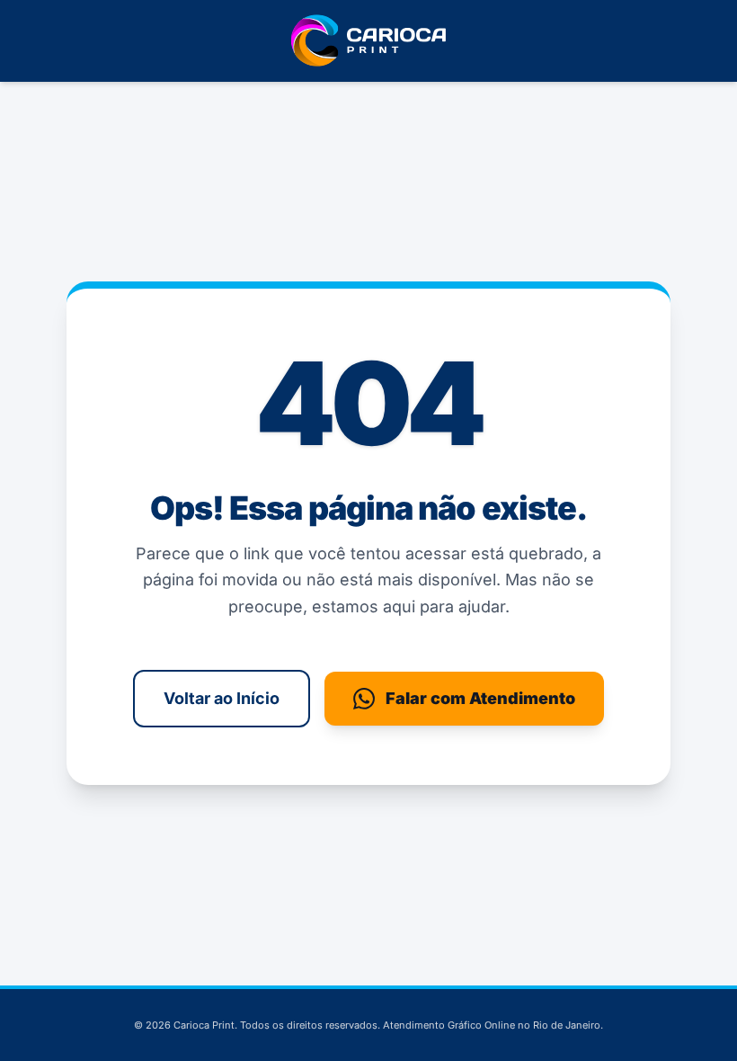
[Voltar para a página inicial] (368, 40)
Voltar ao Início (222, 698)
